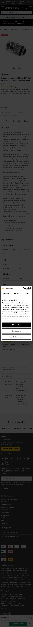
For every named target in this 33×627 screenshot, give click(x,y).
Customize (15, 331)
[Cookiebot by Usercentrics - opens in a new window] (23, 288)
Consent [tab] (6, 293)
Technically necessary (17, 337)
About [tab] (27, 293)
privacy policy (22, 314)
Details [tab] (16, 293)
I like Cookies (16, 325)
